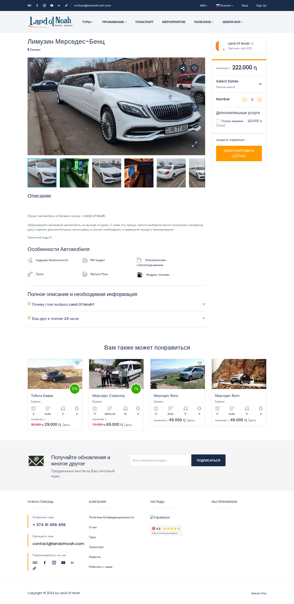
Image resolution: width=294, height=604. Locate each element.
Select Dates (227, 81)
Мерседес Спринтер (108, 395)
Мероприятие (174, 22)
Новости (95, 557)
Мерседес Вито (166, 395)
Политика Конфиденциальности (111, 517)
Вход (245, 5)
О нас (93, 527)
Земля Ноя (231, 22)
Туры (87, 22)
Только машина (231, 121)
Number (223, 99)
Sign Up (261, 5)
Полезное (203, 22)
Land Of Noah (238, 43)
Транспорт (144, 22)
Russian (226, 5)
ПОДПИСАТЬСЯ (208, 460)
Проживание (113, 22)
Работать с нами (100, 567)
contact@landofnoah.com (92, 5)
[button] (194, 144)
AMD (203, 5)
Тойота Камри (42, 395)
